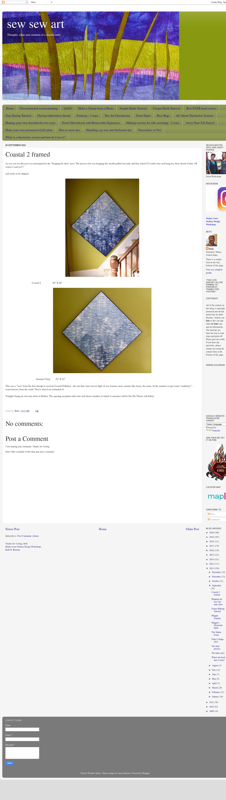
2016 (211, 550)
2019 (211, 536)
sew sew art (35, 23)
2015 (211, 554)
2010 (211, 706)
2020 (211, 532)
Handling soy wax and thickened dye (109, 130)
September (216, 585)
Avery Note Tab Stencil (200, 123)
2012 (211, 568)
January (215, 696)
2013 (211, 563)
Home (10, 108)
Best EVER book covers (201, 108)
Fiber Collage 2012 (218, 640)
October (216, 581)
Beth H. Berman (12, 549)
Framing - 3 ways (87, 115)
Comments (215, 519)
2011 (211, 702)
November (216, 576)
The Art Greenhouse (117, 115)
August (215, 665)
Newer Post (12, 529)
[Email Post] (36, 410)
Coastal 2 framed (216, 593)
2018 (211, 541)
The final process (216, 647)
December (216, 572)
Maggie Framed (216, 617)
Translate (216, 430)
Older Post (192, 529)
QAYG (68, 108)
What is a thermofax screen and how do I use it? (35, 137)
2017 (211, 545)
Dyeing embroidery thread (54, 115)
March (215, 687)
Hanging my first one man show (217, 601)
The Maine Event (216, 633)
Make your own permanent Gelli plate (29, 130)
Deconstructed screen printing (38, 108)
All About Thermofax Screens (194, 115)
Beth (211, 248)
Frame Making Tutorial (218, 610)
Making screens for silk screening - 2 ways (152, 123)
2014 (211, 559)
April (214, 683)
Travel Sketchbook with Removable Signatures (91, 123)
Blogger (146, 773)
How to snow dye (69, 130)
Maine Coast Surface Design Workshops (23, 546)
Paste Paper (143, 115)
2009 (211, 711)
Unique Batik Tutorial (166, 108)
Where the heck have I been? (218, 658)
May (214, 678)
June (214, 674)
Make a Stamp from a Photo (95, 108)
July (214, 669)
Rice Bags (163, 115)
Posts (212, 513)
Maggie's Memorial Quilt (217, 625)
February (216, 692)
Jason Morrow (124, 773)
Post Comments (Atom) (28, 535)
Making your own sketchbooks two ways (30, 123)
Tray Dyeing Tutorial (18, 115)
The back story (218, 652)
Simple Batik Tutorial (133, 108)
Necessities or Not (149, 130)
